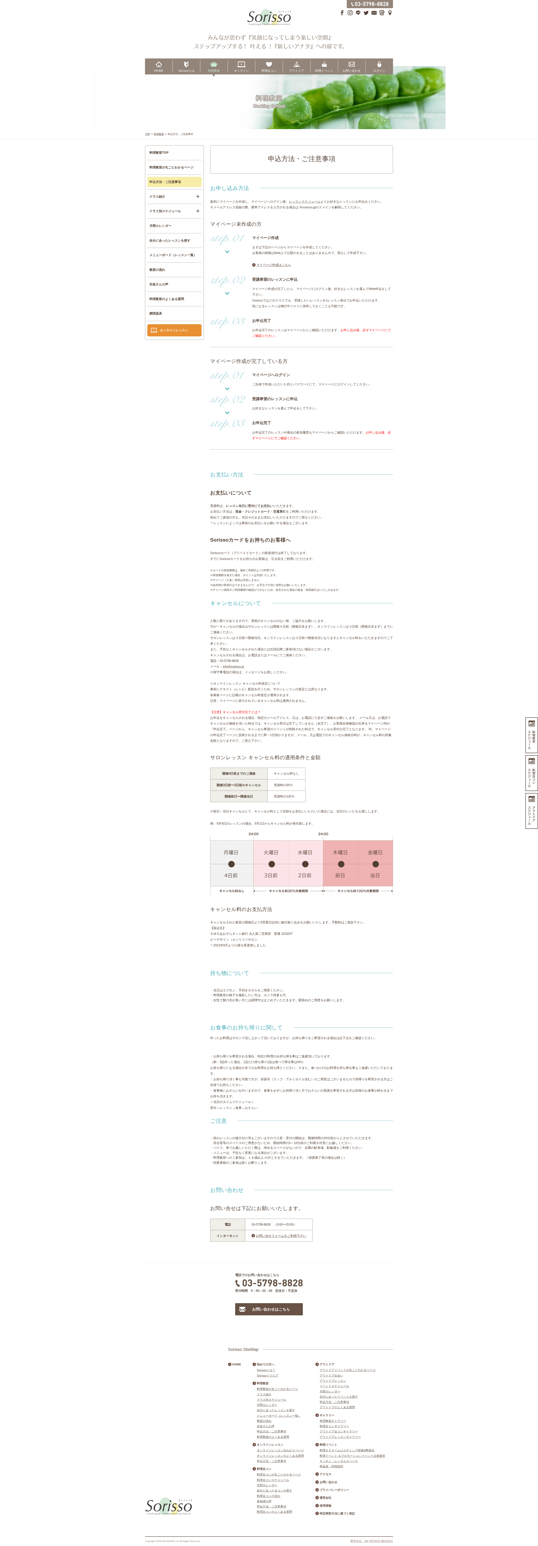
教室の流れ (157, 269)
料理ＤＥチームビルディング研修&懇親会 (347, 1450)
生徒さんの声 (158, 284)
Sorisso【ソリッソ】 (269, 17)
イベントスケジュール (334, 1386)
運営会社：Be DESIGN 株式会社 (371, 1541)
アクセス (325, 1474)
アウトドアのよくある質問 (337, 1407)
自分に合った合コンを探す (274, 1490)
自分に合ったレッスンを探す (169, 240)
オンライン (241, 70)
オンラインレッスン (174, 330)
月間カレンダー (160, 225)
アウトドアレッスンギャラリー (340, 1437)
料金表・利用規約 (331, 1466)
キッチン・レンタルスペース (339, 1461)
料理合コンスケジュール (273, 1480)
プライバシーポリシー (334, 1490)
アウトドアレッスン (333, 1380)
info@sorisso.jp (233, 666)
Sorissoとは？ (266, 1370)
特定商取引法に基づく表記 (337, 1513)
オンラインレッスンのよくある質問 (280, 1455)
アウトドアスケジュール (531, 811)
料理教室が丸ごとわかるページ (171, 167)
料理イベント (324, 70)
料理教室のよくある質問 (166, 299)
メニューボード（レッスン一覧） (173, 255)
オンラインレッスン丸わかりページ (280, 1450)
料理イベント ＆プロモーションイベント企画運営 (352, 1455)
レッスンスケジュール (304, 201)
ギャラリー (327, 1415)
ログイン (379, 70)
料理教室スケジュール (531, 735)
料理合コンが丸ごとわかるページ (279, 1474)
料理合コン (269, 70)
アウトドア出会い (331, 1375)
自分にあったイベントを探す (339, 1396)
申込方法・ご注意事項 (165, 182)
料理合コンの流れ (268, 1496)
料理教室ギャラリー (333, 1421)
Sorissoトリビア (267, 1375)
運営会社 (325, 1497)
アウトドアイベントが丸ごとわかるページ (348, 1370)
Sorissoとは (186, 70)
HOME (158, 70)
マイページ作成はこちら (273, 265)
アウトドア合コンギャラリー (339, 1431)
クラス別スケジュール (271, 1399)
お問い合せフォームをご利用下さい (281, 1236)
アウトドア (296, 70)
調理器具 (155, 313)
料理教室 (214, 70)
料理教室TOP (159, 152)
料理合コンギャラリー (334, 1426)
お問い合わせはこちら (271, 1309)
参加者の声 (264, 1501)
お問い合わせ (352, 70)
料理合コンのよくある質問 (274, 1511)
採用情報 (325, 1505)
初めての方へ (265, 1364)
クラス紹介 (264, 1394)
